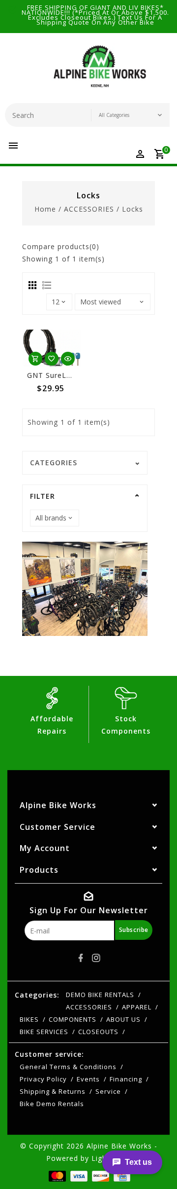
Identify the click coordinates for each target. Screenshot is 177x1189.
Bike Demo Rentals (52, 1103)
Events (88, 1079)
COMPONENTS (72, 1019)
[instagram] (96, 958)
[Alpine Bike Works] (100, 70)
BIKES (29, 1019)
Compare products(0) (60, 246)
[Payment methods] (56, 1175)
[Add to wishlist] (52, 359)
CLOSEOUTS (98, 1031)
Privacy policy (43, 1079)
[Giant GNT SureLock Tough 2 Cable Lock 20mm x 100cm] (51, 348)
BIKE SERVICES (44, 1031)
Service (108, 1091)
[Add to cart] (35, 359)
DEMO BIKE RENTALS (100, 994)
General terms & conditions (68, 1066)
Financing (126, 1079)
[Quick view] (68, 359)
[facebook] (81, 958)
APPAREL (136, 1007)
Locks (132, 209)
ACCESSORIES (89, 209)
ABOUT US (123, 1019)
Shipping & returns (53, 1091)
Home (45, 209)
